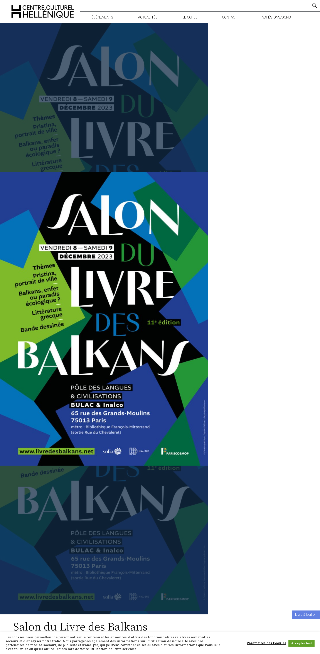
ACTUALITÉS (148, 17)
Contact (229, 17)
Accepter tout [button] (301, 643)
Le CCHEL (189, 17)
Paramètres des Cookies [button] (266, 643)
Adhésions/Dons (276, 17)
